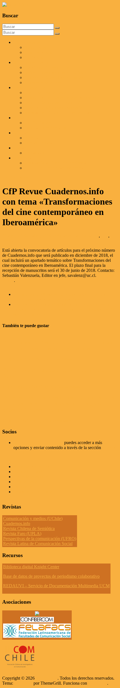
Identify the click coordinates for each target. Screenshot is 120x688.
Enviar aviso (36, 152)
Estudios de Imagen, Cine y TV (52, 102)
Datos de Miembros (30, 476)
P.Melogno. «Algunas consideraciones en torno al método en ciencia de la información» (59, 297)
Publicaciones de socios (45, 127)
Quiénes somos (26, 42)
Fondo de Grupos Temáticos (50, 92)
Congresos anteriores (43, 82)
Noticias (20, 132)
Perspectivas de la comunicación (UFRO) (39, 538)
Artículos (21, 117)
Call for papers (86, 235)
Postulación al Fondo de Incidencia (55, 162)
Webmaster (62, 235)
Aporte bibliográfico (31, 471)
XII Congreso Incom (31, 62)
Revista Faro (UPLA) (22, 533)
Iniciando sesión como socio (38, 442)
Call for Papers (38, 122)
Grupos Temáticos (29, 481)
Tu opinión (23, 486)
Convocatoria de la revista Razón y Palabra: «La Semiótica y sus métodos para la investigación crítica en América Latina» (58, 404)
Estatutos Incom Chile (32, 491)
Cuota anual (35, 57)
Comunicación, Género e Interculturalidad (62, 97)
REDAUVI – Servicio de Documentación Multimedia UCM (56, 585)
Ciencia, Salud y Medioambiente (53, 107)
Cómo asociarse (38, 52)
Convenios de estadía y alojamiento (56, 77)
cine (104, 235)
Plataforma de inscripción (47, 67)
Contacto (21, 147)
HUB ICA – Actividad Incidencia (54, 168)
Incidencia (22, 157)
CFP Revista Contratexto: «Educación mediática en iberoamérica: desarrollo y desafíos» (57, 345)
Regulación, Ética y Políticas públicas (58, 112)
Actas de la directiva (31, 466)
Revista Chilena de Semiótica (29, 528)
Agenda (32, 137)
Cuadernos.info (16, 523)
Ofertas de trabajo (40, 142)
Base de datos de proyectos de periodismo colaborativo (51, 576)
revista (8, 240)
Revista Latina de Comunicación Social (38, 543)
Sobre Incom (36, 47)
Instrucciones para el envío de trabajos (58, 72)
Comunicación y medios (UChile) (33, 518)
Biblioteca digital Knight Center (31, 566)
